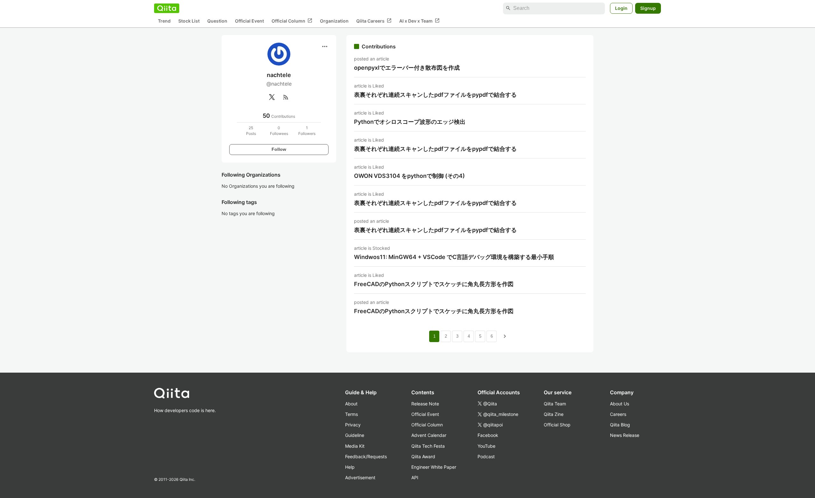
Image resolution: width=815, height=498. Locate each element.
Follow (279, 149)
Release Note (425, 403)
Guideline (354, 435)
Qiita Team (555, 403)
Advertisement (360, 477)
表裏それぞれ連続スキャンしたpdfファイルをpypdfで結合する (435, 94)
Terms (351, 414)
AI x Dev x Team (419, 21)
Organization (334, 21)
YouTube (486, 446)
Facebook (488, 435)
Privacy (353, 424)
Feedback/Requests (366, 456)
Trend (164, 21)
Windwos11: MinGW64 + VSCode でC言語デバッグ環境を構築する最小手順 (454, 257)
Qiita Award (423, 456)
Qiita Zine (553, 414)
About (351, 403)
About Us (619, 403)
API (414, 477)
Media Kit (355, 446)
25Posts (251, 130)
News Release (624, 435)
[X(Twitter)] (272, 97)
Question (217, 21)
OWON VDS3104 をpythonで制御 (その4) (409, 175)
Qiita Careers (374, 21)
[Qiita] (166, 8)
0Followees (279, 130)
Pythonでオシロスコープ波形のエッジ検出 (409, 121)
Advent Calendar (428, 435)
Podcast (486, 456)
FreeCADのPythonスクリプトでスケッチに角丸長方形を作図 (434, 284)
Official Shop (557, 424)
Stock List (189, 21)
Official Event (249, 21)
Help (350, 467)
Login (621, 8)
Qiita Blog (620, 424)
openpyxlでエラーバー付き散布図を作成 (407, 67)
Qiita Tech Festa (428, 446)
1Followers (306, 130)
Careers (618, 414)
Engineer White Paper (433, 467)
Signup (648, 8)
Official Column (292, 21)
